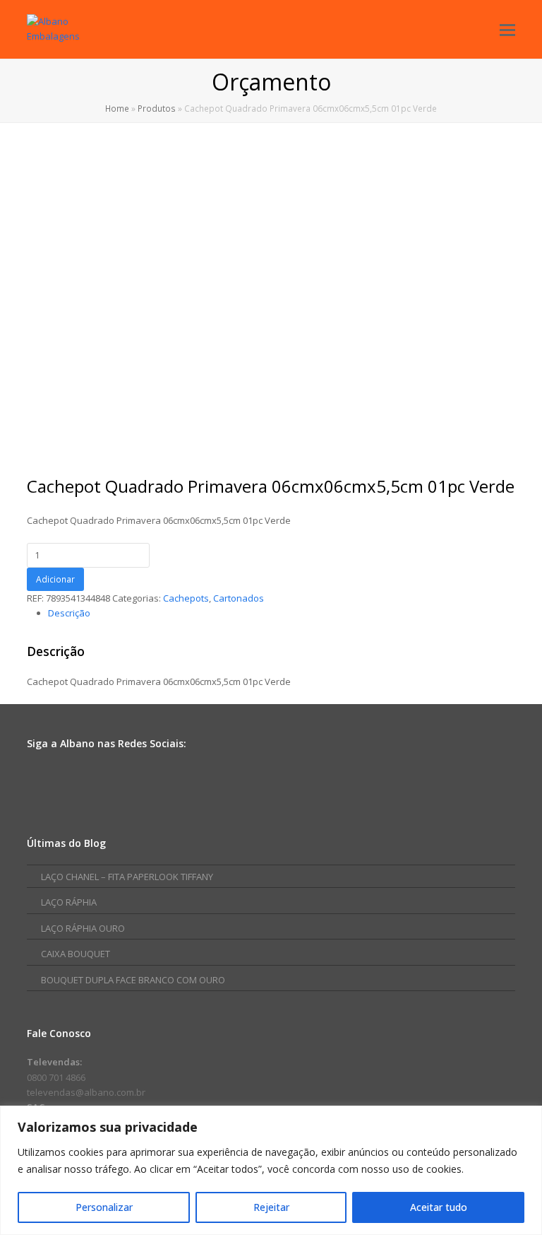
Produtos (157, 108)
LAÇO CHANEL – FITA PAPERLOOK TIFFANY (127, 876)
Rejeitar (271, 1207)
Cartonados (238, 598)
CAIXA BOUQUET (75, 953)
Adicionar (55, 579)
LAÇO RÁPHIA (69, 902)
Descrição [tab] (69, 613)
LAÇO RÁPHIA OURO (83, 928)
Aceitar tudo (438, 1207)
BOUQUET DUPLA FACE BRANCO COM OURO (133, 979)
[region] (271, 1170)
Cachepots (186, 598)
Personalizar (104, 1207)
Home (117, 108)
